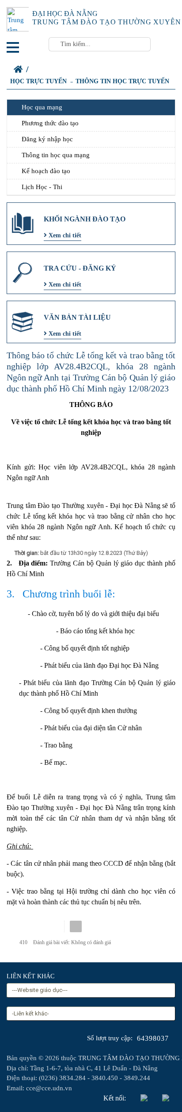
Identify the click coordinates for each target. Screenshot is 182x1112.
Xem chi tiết (64, 235)
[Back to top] (157, 1087)
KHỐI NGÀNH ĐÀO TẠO (84, 219)
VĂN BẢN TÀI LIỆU (77, 317)
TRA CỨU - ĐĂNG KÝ (80, 268)
